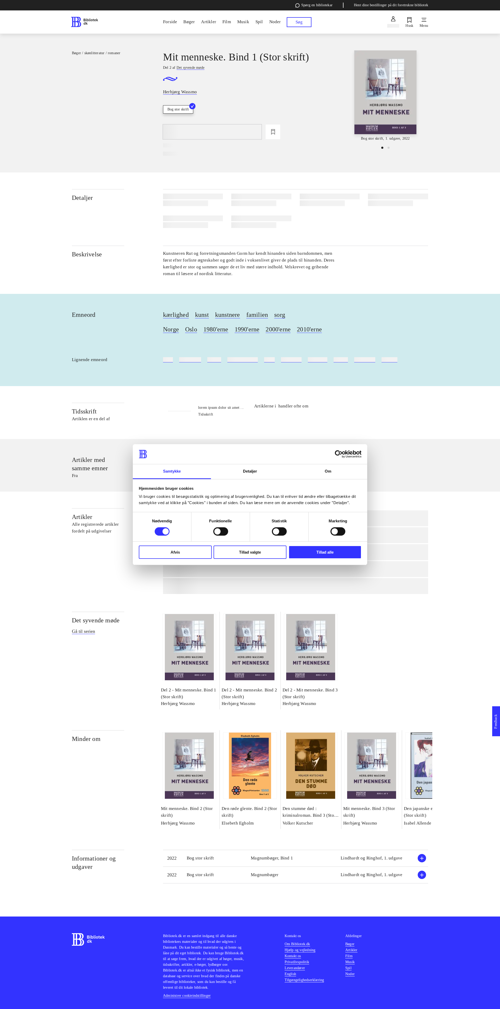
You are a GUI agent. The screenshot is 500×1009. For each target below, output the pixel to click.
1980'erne (215, 329)
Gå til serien (83, 631)
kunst (202, 314)
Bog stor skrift (178, 109)
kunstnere (227, 314)
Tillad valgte (250, 552)
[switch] (220, 531)
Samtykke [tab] (172, 471)
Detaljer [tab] (250, 471)
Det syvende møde (96, 620)
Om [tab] (328, 471)
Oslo (191, 329)
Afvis (175, 552)
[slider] (385, 95)
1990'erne (247, 329)
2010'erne (309, 329)
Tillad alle (325, 552)
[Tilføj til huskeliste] (273, 132)
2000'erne (278, 329)
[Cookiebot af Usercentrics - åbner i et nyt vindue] (338, 454)
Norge (171, 329)
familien (257, 314)
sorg (279, 314)
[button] (295, 858)
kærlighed (176, 314)
